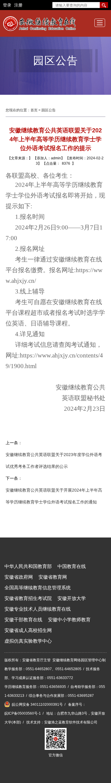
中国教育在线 (71, 566)
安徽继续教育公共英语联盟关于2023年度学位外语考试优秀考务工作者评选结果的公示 (54, 460)
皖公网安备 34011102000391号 (37, 704)
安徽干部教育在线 (23, 619)
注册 (18, 5)
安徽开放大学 (71, 598)
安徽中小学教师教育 (69, 619)
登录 (7, 5)
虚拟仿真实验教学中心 (28, 641)
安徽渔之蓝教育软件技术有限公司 (70, 722)
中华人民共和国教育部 (28, 566)
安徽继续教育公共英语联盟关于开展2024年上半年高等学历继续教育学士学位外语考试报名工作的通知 (54, 496)
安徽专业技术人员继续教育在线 (37, 609)
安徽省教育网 (52, 577)
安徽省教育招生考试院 (28, 598)
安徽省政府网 (18, 577)
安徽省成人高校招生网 (28, 630)
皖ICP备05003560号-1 (22, 713)
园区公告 (48, 110)
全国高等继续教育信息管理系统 (37, 587)
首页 (34, 110)
